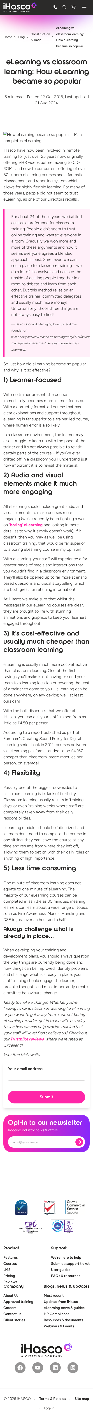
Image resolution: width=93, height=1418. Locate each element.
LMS (7, 1270)
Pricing (9, 1276)
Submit (46, 1096)
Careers (9, 1308)
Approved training (18, 1301)
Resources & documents (63, 1320)
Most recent (54, 1295)
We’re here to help (66, 1257)
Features (10, 1257)
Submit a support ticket (70, 1263)
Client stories (14, 1320)
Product (11, 1248)
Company (13, 1286)
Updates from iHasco (61, 1301)
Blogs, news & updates (67, 1286)
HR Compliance (57, 1314)
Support (59, 1248)
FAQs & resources (65, 1276)
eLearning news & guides (64, 1308)
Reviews (10, 1282)
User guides (60, 1270)
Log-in (49, 1408)
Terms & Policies (52, 1398)
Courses (10, 1263)
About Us (10, 1295)
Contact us (12, 1314)
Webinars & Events (59, 1326)
